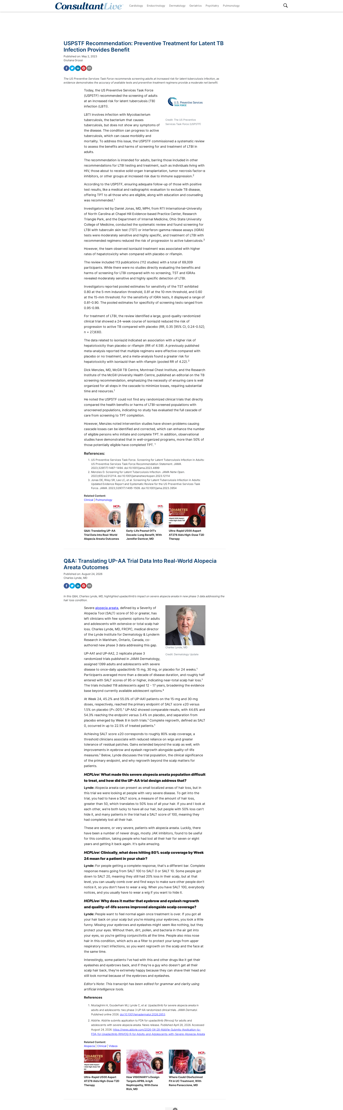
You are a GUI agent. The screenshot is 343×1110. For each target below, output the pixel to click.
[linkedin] (78, 68)
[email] (89, 68)
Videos (113, 1046)
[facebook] (66, 68)
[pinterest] (83, 68)
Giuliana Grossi (73, 60)
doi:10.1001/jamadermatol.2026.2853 (142, 1014)
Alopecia (89, 1046)
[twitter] (72, 68)
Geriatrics (195, 5)
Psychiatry (212, 5)
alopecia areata (106, 608)
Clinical (88, 500)
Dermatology (177, 5)
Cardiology (136, 5)
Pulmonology (231, 5)
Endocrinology (156, 5)
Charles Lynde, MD (75, 578)
